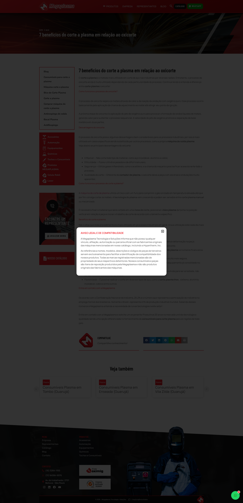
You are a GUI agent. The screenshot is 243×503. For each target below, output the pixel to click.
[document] (121, 251)
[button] (163, 231)
